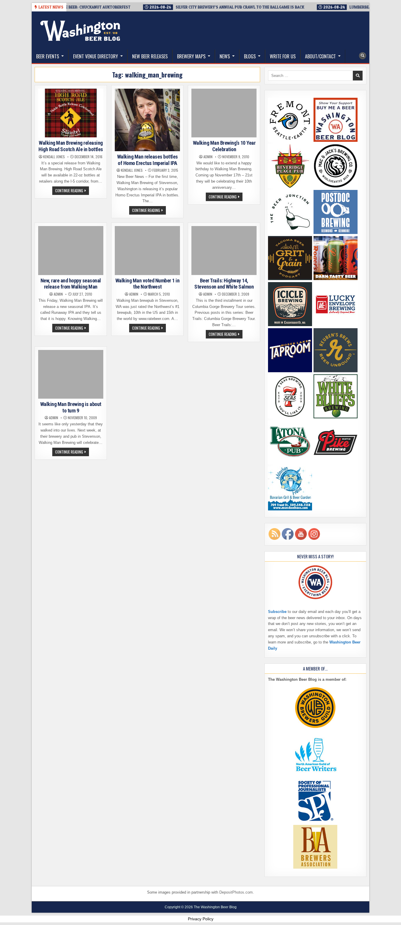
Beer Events (47, 56)
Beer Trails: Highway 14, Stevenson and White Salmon (224, 283)
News (225, 56)
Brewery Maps (191, 56)
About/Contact (320, 56)
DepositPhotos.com (236, 892)
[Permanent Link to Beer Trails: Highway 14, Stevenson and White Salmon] (224, 250)
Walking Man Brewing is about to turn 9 (70, 407)
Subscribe (277, 611)
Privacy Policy (200, 918)
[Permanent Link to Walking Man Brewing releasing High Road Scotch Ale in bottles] (70, 113)
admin (208, 157)
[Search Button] (362, 55)
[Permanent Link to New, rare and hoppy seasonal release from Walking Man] (70, 250)
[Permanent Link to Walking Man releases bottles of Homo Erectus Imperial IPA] (147, 120)
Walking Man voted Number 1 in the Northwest (147, 283)
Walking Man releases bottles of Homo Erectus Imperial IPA (147, 160)
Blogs (250, 56)
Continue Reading (72, 191)
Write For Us (283, 56)
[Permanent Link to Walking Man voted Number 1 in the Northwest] (147, 250)
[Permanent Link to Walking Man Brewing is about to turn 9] (70, 374)
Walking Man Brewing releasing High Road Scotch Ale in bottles (70, 146)
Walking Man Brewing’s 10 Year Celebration (224, 146)
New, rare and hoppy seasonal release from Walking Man (71, 283)
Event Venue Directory (95, 56)
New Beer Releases (150, 56)
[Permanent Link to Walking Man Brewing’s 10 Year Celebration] (224, 113)
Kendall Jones (54, 157)
